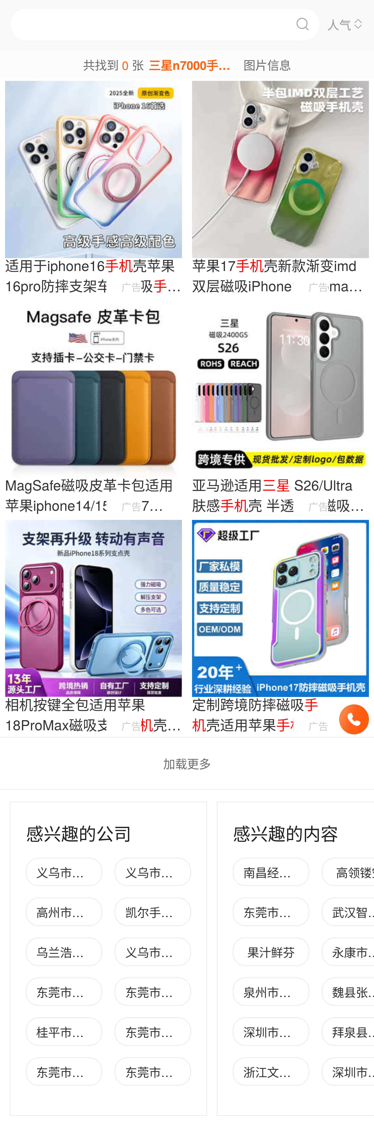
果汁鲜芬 (271, 951)
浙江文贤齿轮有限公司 (302, 1071)
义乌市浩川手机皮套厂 (184, 872)
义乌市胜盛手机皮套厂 (95, 872)
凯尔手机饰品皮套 (172, 911)
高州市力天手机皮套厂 (95, 911)
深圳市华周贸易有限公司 (308, 1031)
